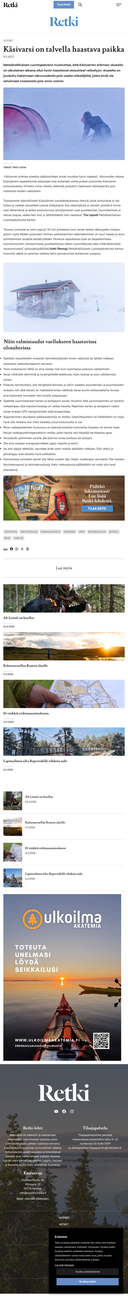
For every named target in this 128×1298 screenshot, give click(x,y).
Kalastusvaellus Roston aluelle (45, 823)
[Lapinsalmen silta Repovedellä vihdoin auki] (12, 877)
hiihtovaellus (28, 531)
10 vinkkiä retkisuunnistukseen (45, 848)
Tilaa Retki (64, 5)
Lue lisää (59, 1264)
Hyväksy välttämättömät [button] (88, 1271)
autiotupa (10, 531)
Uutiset (8, 40)
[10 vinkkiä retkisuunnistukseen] (12, 852)
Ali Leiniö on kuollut (39, 797)
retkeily (113, 531)
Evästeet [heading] (61, 1236)
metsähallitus (97, 531)
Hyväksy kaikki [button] (87, 1281)
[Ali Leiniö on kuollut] (12, 800)
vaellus (18, 538)
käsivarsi (69, 531)
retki (7, 538)
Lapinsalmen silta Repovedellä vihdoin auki (53, 874)
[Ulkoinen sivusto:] (62, 977)
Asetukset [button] (69, 1264)
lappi (82, 531)
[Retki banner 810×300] (64, 498)
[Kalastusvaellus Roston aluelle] (12, 826)
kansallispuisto (50, 531)
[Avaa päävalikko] (120, 4)
